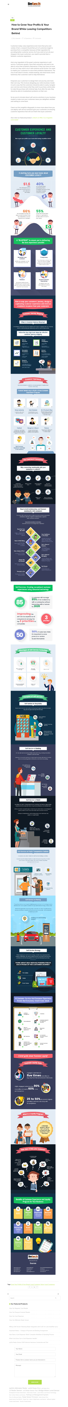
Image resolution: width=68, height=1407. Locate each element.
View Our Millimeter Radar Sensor (19, 1320)
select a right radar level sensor (37, 1399)
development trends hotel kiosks (17, 1392)
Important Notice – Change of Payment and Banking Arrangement (28, 1330)
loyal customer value (37, 1284)
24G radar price (45, 1388)
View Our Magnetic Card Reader (18, 1308)
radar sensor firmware (30, 1397)
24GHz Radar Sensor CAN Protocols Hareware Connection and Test (28, 1342)
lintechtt (17, 38)
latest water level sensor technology (46, 1392)
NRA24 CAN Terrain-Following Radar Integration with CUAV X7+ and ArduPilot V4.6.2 (33, 1326)
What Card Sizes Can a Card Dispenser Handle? (23, 1338)
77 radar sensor (15, 1390)
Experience (28, 38)
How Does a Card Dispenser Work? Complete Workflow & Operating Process (31, 1334)
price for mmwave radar (15, 1397)
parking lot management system (37, 1395)
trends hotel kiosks (14, 1401)
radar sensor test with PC (15, 1399)
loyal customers (49, 1284)
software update (51, 1399)
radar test (26, 1399)
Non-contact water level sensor (17, 1395)
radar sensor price (43, 1397)
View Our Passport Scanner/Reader (19, 1312)
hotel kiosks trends (31, 1392)
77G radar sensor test (30, 1390)
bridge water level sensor (49, 1390)
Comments (38, 38)
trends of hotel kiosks (25, 1401)
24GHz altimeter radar (18, 1388)
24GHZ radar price (34, 1388)
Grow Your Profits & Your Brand (20, 1284)
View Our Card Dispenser (16, 1316)
